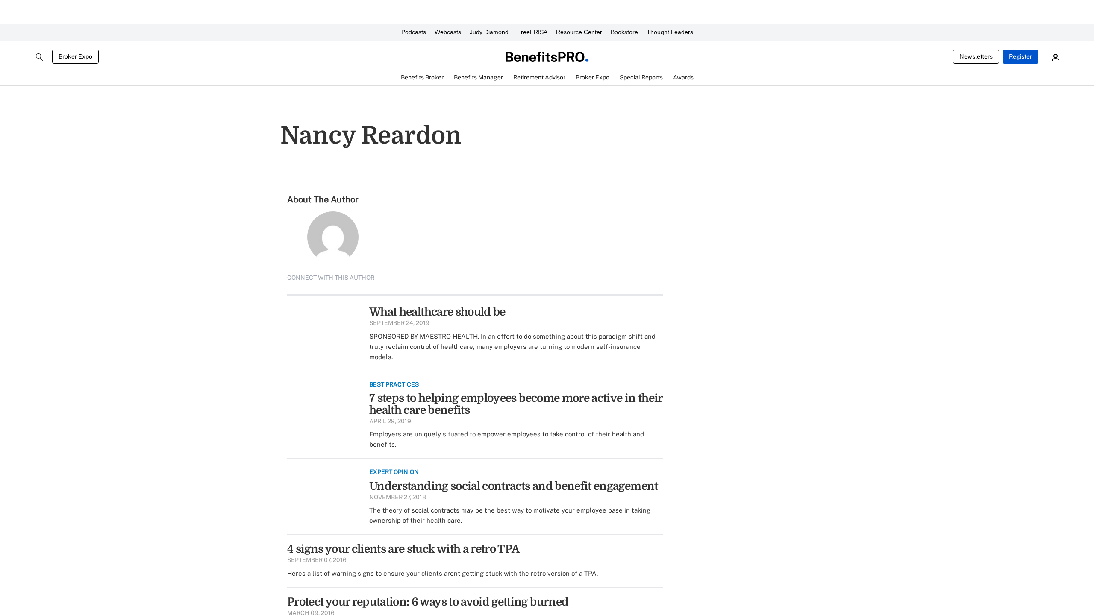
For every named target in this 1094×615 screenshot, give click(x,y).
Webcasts (448, 32)
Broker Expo (75, 56)
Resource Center (579, 32)
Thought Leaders (670, 32)
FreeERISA (532, 32)
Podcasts (413, 32)
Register (1020, 56)
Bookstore (624, 32)
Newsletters (976, 56)
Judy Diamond (489, 32)
